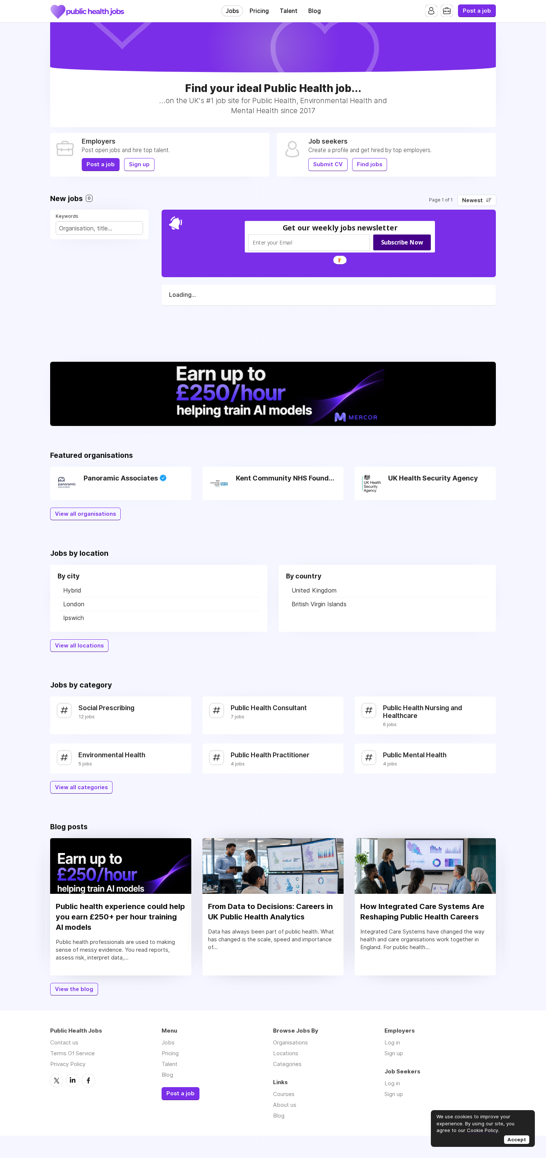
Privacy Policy (67, 1063)
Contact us (64, 1042)
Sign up (139, 164)
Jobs (232, 10)
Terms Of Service (72, 1053)
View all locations (79, 645)
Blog (314, 10)
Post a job (477, 10)
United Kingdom (314, 590)
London (73, 604)
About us (284, 1104)
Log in (392, 1042)
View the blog (74, 989)
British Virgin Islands (319, 604)
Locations (285, 1053)
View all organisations (85, 514)
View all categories (81, 787)
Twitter (56, 1080)
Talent (289, 10)
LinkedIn (72, 1080)
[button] (340, 227)
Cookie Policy (482, 1130)
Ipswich (73, 617)
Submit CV (328, 164)
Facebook (88, 1080)
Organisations (290, 1042)
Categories (287, 1063)
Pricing (259, 10)
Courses (284, 1094)
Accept (516, 1139)
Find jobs (369, 164)
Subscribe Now (402, 242)
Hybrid (72, 590)
